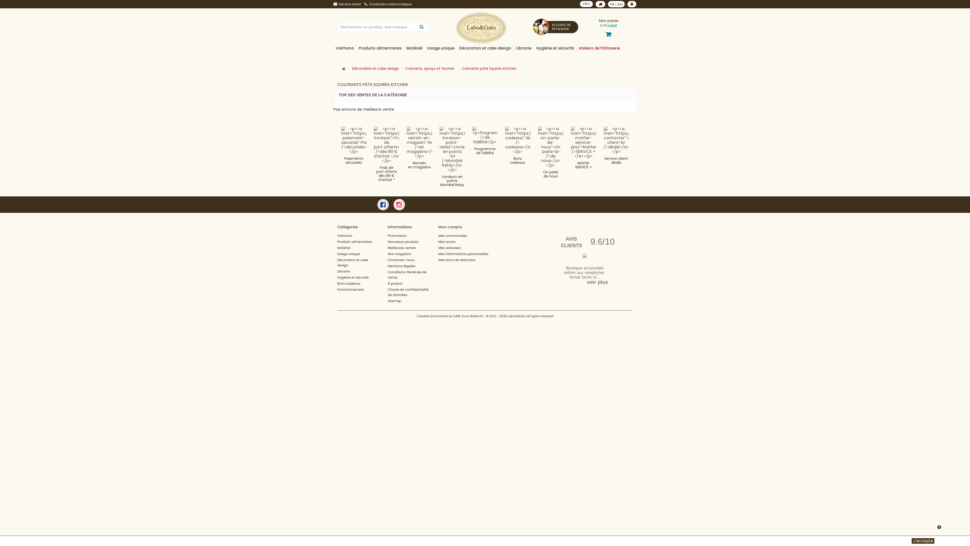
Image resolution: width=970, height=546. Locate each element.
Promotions (397, 235)
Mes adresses (449, 247)
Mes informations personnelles (463, 254)
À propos (395, 283)
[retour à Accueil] (343, 69)
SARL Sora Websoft (468, 316)
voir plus (597, 282)
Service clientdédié (616, 160)
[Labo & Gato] (481, 27)
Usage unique (348, 254)
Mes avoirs (447, 241)
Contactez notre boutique (390, 4)
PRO (586, 4)
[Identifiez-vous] (631, 4)
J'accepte (923, 541)
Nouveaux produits (403, 241)
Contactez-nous (401, 260)
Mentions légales (401, 266)
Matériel (343, 247)
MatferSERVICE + (583, 165)
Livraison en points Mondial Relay (452, 180)
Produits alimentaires (354, 241)
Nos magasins (399, 254)
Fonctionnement (350, 289)
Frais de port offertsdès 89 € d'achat (386, 173)
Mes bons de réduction (457, 260)
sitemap (394, 301)
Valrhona (344, 235)
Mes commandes (452, 235)
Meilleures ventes (402, 247)
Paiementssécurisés (353, 160)
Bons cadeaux (517, 160)
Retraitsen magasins (419, 165)
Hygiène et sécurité (353, 277)
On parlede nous (550, 174)
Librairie (343, 271)
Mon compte (450, 227)
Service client (350, 4)
